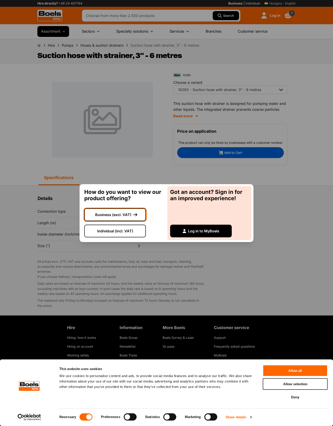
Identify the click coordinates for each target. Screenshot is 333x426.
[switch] (130, 417)
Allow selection (295, 384)
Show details (236, 417)
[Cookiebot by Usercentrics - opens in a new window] (29, 417)
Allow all (295, 371)
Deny (295, 397)
